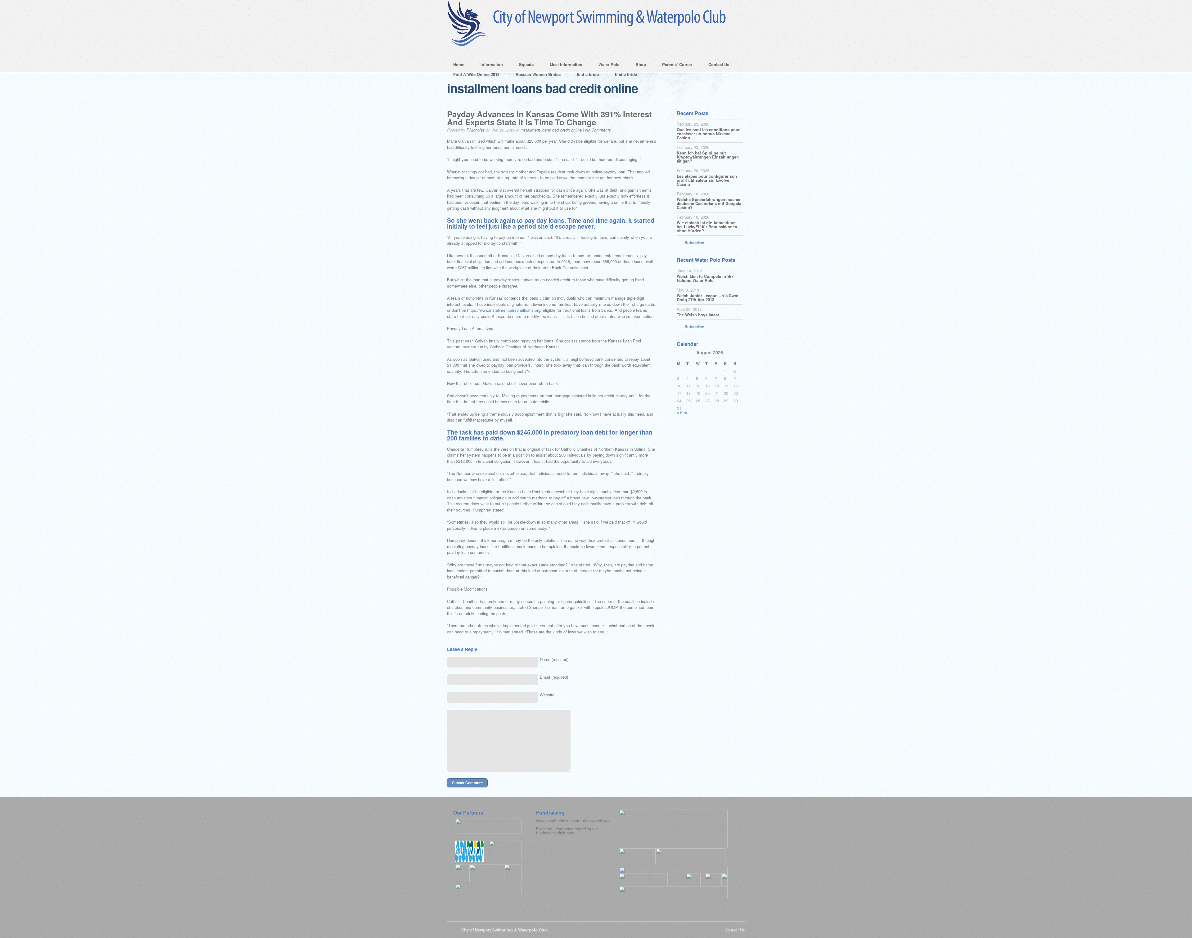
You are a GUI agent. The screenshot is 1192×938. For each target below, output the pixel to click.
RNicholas (476, 130)
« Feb (682, 412)
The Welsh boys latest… (700, 315)
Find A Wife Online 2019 (476, 74)
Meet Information (563, 65)
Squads (523, 65)
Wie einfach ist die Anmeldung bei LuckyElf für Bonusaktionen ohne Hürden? (707, 227)
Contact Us (715, 65)
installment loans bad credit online (551, 130)
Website (547, 695)
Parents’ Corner (674, 65)
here (570, 833)
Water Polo (606, 65)
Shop (638, 65)
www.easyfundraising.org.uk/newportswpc (573, 821)
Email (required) (554, 677)
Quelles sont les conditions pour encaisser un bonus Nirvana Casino (708, 134)
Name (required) (554, 659)
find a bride (588, 74)
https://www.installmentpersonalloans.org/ (504, 310)
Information (488, 65)
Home (458, 64)
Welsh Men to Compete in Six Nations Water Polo (705, 278)
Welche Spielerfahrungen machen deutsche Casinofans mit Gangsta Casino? (709, 203)
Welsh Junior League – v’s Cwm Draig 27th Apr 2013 (707, 297)
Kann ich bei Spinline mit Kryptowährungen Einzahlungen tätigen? (708, 157)
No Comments (598, 130)
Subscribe (694, 242)
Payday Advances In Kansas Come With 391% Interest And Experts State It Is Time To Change (549, 118)
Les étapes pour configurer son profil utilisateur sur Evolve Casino (707, 180)
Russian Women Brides (538, 74)
